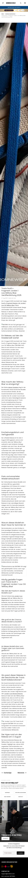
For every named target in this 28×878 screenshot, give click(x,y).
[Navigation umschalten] (3, 3)
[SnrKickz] (11, 3)
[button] (20, 3)
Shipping (7, 792)
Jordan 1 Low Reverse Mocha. (13, 694)
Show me (5, 838)
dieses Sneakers (13, 387)
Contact (20, 796)
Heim (2, 14)
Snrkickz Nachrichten (10, 14)
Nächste (21, 773)
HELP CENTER (7, 796)
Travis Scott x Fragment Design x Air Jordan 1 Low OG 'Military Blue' (13, 303)
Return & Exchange (20, 792)
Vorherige (7, 773)
